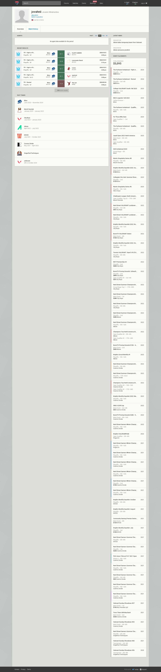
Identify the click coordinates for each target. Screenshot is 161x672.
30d (96, 35)
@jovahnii (34, 15)
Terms (29, 669)
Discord (144, 669)
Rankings (93, 2)
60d (100, 35)
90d (103, 35)
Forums (66, 3)
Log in (143, 3)
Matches (75, 3)
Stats (101, 3)
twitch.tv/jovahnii (37, 17)
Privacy (23, 669)
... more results (62, 90)
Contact (16, 669)
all (106, 35)
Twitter (136, 669)
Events (84, 3)
